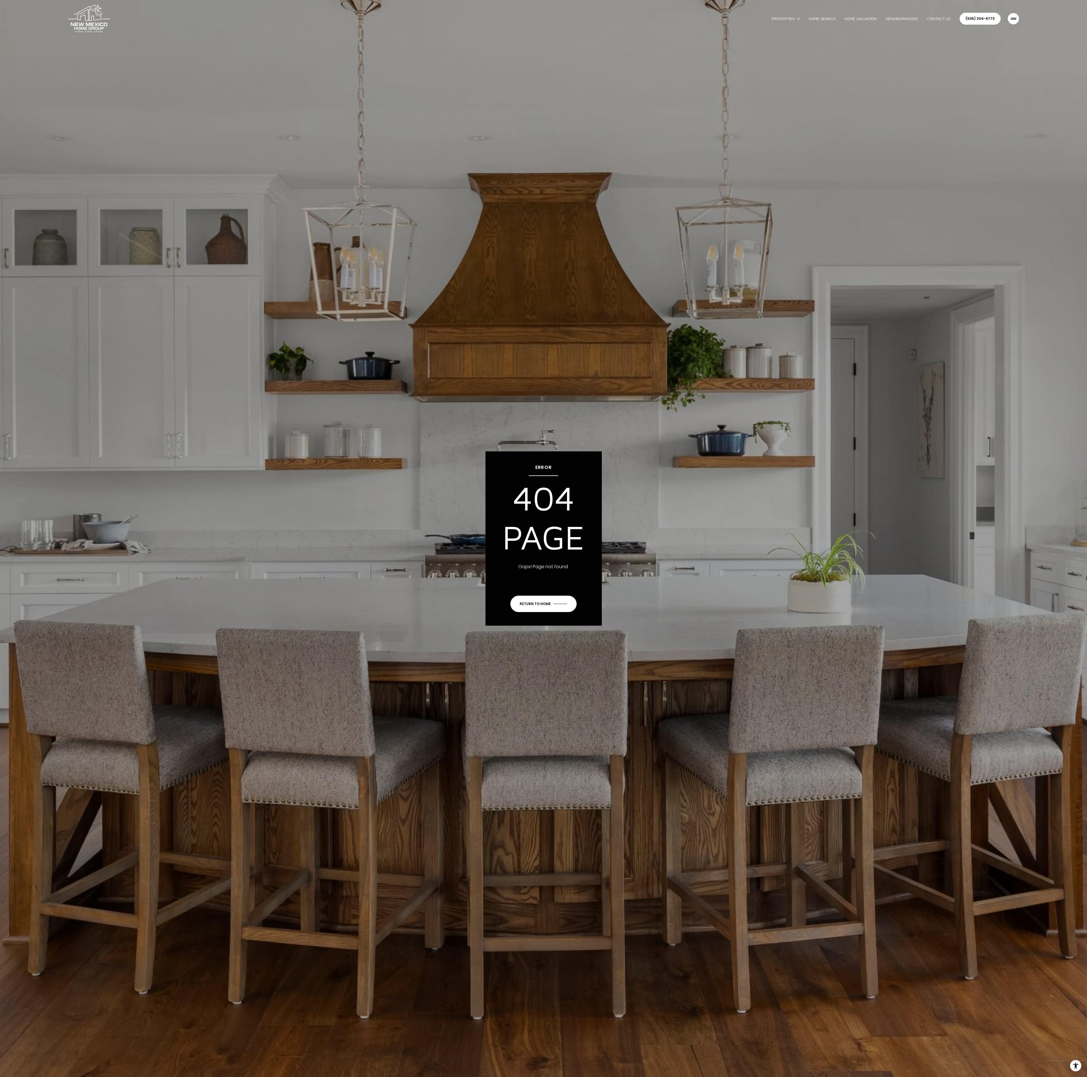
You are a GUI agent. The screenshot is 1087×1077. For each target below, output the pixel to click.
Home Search (822, 18)
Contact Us (939, 18)
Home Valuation (860, 18)
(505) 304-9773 (980, 18)
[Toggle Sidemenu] (1013, 18)
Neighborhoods (902, 18)
